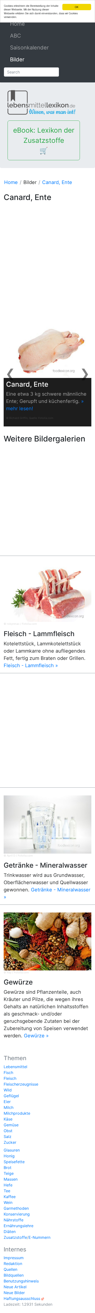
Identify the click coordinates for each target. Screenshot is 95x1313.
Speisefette (14, 1161)
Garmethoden (16, 1208)
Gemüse (11, 1124)
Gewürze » (36, 1036)
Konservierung (17, 1214)
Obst (8, 1130)
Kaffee (10, 1196)
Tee (7, 1190)
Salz (7, 1136)
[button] (10, 373)
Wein (8, 1202)
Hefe (8, 1185)
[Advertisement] (47, 253)
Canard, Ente (57, 182)
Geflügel (11, 1095)
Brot (7, 1167)
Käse (8, 1119)
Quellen (10, 1269)
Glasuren (12, 1150)
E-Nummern (39, 1237)
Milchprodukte (17, 1113)
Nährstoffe (13, 1219)
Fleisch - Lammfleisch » (31, 665)
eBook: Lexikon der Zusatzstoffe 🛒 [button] (43, 140)
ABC (15, 35)
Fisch (8, 1072)
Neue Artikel (15, 1286)
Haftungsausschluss (22, 1298)
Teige (9, 1173)
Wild (8, 1090)
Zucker (10, 1142)
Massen (11, 1179)
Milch (8, 1107)
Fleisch (10, 1078)
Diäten (10, 1231)
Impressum (14, 1257)
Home (28, 24)
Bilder (17, 59)
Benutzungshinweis (21, 1281)
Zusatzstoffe (15, 1237)
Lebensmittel (15, 1066)
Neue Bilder (14, 1292)
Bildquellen (14, 1275)
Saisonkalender (29, 47)
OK (76, 7)
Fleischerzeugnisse (21, 1084)
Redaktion (13, 1263)
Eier (7, 1101)
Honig (9, 1155)
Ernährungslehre (18, 1225)
